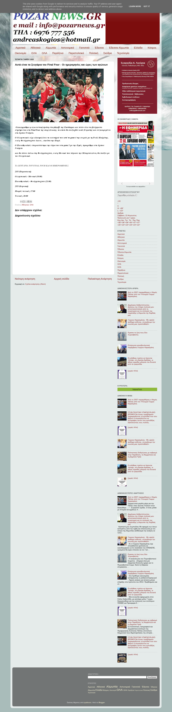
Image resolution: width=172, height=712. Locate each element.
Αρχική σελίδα (61, 278)
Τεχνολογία (123, 53)
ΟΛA (44, 53)
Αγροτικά (20, 47)
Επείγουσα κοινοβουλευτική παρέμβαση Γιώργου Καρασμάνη (141, 346)
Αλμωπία (51, 47)
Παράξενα (57, 53)
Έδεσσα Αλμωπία (119, 47)
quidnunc (87, 702)
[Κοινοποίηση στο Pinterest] (31, 201)
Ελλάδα (138, 47)
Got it (147, 6)
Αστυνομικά (67, 47)
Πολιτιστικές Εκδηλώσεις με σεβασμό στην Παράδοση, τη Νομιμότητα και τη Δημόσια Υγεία (142, 455)
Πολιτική (93, 53)
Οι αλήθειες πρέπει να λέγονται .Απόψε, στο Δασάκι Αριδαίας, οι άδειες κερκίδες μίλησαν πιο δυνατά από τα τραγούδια (142, 361)
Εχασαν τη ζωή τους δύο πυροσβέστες (137, 334)
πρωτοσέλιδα (132, 186)
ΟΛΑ (34, 53)
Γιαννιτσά (84, 47)
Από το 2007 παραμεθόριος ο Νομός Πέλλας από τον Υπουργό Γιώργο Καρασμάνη (142, 294)
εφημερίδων (142, 186)
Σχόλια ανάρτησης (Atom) (35, 284)
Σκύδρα (107, 53)
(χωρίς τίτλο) (133, 371)
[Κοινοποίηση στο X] (26, 201)
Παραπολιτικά (76, 53)
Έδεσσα (99, 47)
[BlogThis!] (23, 201)
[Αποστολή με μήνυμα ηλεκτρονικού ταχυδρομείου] (21, 201)
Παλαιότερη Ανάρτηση (100, 278)
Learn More (135, 6)
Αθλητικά (36, 47)
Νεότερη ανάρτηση (25, 278)
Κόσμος (152, 47)
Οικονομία (20, 53)
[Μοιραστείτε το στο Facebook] (28, 201)
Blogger (102, 702)
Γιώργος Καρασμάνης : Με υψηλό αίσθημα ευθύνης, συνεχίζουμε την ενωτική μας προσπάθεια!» (141, 322)
